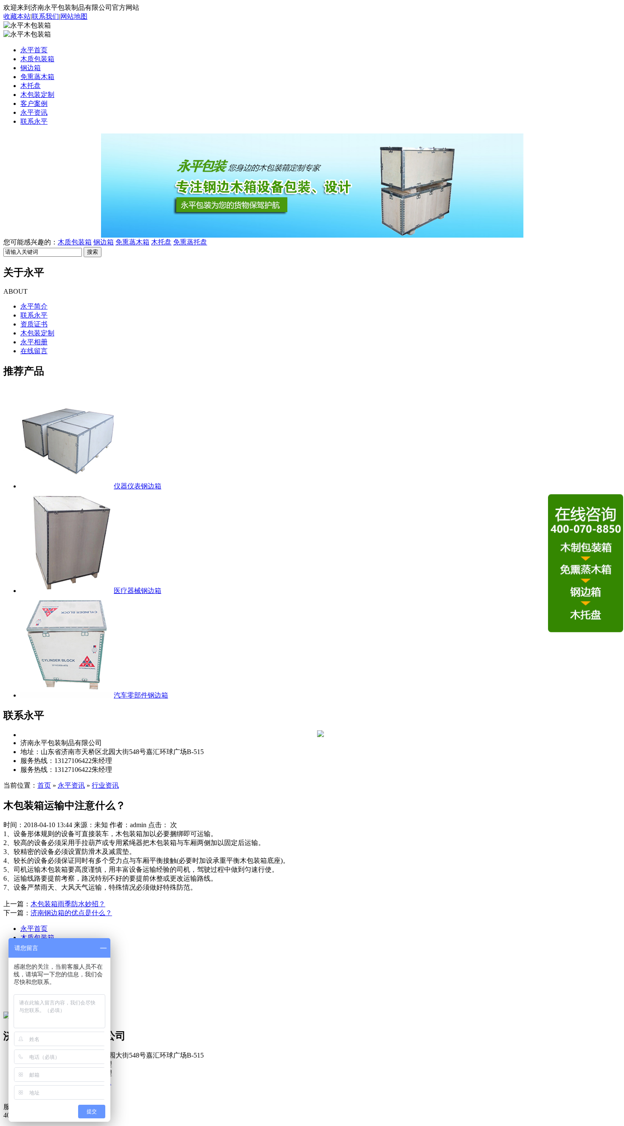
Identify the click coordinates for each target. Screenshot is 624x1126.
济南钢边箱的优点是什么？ (71, 912)
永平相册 (34, 342)
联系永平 (34, 121)
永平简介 (34, 306)
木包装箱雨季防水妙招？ (68, 904)
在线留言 (34, 351)
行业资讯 (105, 785)
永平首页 (34, 50)
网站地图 (73, 16)
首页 (44, 785)
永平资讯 (34, 112)
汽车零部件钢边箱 (141, 695)
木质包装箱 (37, 58)
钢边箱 (30, 67)
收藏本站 (17, 16)
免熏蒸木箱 (37, 76)
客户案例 (34, 103)
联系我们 (45, 16)
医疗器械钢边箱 (137, 590)
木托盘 (30, 85)
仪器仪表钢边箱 (137, 486)
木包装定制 (37, 94)
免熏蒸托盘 (190, 242)
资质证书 (34, 324)
